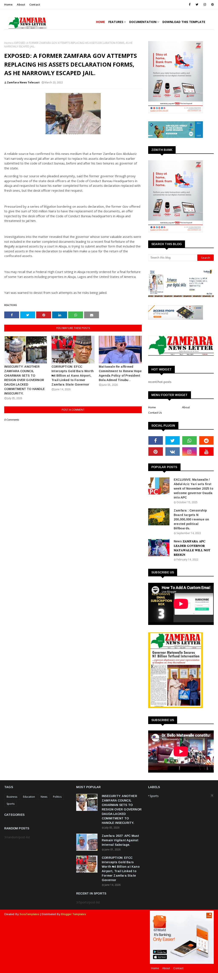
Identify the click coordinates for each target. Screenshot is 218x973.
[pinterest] (212, 4)
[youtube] (206, 451)
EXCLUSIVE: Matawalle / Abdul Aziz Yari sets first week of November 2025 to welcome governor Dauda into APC (193, 488)
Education (29, 797)
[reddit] (206, 440)
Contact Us (155, 412)
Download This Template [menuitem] (183, 22)
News (44, 797)
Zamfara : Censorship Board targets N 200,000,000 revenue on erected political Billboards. (191, 519)
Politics (57, 797)
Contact (34, 4)
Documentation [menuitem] (142, 22)
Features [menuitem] (115, 22)
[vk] (172, 451)
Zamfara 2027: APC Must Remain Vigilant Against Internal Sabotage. (120, 840)
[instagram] (205, 4)
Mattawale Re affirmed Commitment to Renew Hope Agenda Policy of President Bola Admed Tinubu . (120, 373)
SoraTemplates (29, 914)
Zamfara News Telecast (23, 82)
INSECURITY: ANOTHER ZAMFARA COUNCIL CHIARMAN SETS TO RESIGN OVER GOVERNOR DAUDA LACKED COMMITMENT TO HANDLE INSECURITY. (24, 380)
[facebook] (189, 4)
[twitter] (197, 4)
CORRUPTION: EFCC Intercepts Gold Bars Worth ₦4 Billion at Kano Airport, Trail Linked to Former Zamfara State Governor (73, 375)
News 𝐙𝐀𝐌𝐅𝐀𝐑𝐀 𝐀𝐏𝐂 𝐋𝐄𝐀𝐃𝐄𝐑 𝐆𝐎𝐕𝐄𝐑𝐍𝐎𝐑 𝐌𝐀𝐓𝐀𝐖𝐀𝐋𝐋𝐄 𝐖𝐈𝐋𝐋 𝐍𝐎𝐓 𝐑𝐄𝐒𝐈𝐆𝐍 (192, 548)
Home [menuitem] (100, 22)
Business (12, 797)
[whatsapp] (189, 440)
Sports (10, 804)
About (21, 4)
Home (8, 4)
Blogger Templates (73, 914)
